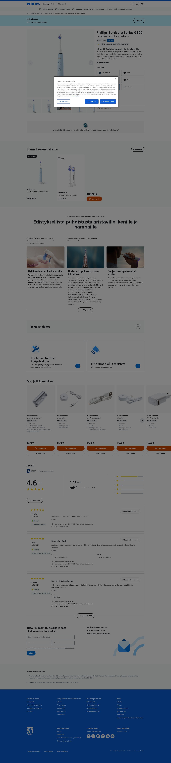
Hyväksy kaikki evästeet (107, 101)
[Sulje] (116, 79)
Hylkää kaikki (92, 101)
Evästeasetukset (63, 101)
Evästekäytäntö (75, 96)
